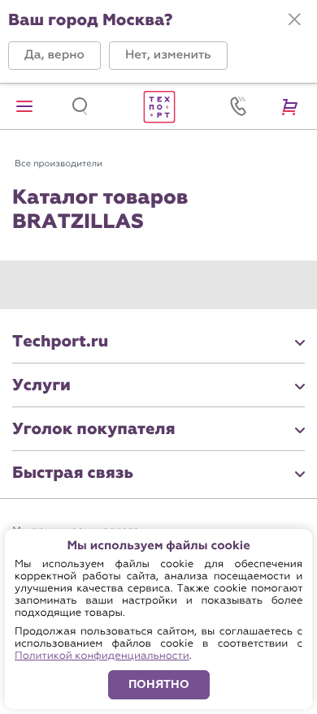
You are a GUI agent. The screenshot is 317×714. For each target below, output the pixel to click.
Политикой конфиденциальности (102, 656)
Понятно (158, 684)
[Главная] (158, 106)
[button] (54, 55)
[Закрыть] (294, 19)
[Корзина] (292, 106)
